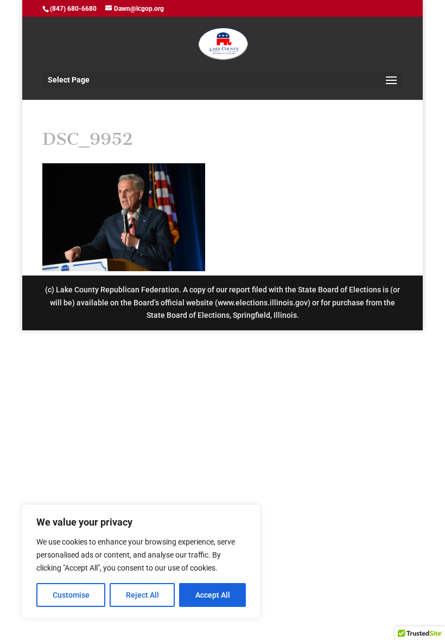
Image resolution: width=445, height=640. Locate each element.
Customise (71, 595)
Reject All (142, 595)
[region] (141, 561)
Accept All (212, 595)
